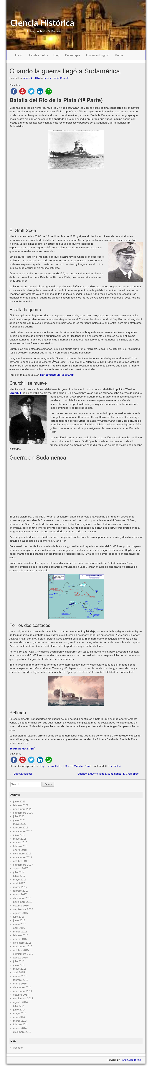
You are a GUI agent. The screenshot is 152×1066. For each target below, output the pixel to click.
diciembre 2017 (22, 853)
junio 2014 (19, 1009)
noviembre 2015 (22, 946)
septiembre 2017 (23, 864)
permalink (115, 766)
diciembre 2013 (22, 1031)
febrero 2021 (20, 805)
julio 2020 (18, 816)
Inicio (18, 55)
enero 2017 (20, 894)
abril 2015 (19, 972)
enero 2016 (20, 938)
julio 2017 (18, 872)
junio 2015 (19, 964)
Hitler (58, 766)
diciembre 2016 (22, 898)
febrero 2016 (20, 935)
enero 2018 (20, 849)
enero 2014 (20, 1028)
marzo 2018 (20, 842)
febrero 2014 (20, 1024)
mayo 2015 (19, 968)
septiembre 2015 (23, 953)
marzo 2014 (20, 1020)
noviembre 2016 (22, 901)
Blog (56, 55)
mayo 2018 (19, 838)
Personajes (72, 55)
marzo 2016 (20, 931)
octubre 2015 (21, 950)
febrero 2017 (20, 890)
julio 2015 (18, 961)
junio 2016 (19, 920)
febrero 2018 (20, 846)
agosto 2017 (20, 868)
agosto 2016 (20, 912)
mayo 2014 (19, 1013)
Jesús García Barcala (56, 78)
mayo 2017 (19, 879)
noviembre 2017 (22, 857)
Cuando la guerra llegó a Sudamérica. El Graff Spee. (110, 773)
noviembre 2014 (22, 990)
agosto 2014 (20, 1002)
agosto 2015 (20, 957)
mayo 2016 (19, 924)
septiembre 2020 (23, 812)
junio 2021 (19, 801)
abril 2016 (19, 927)
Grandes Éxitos (38, 55)
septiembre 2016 (23, 909)
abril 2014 (19, 1016)
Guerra (49, 766)
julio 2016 (18, 916)
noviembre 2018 (22, 831)
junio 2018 (19, 834)
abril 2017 (19, 883)
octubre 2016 (21, 905)
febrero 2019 (20, 827)
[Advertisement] (76, 197)
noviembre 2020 (22, 808)
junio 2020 (19, 820)
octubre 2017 (21, 860)
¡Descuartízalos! (20, 773)
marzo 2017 (20, 886)
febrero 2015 (20, 979)
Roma (119, 55)
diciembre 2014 (22, 987)
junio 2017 (19, 875)
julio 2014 (18, 1005)
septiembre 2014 (23, 998)
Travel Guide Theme (130, 1060)
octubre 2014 (21, 994)
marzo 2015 (20, 976)
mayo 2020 (19, 823)
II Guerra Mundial (73, 766)
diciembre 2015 (22, 942)
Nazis (88, 766)
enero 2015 (20, 983)
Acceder (18, 1047)
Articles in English (97, 55)
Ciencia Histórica (42, 23)
